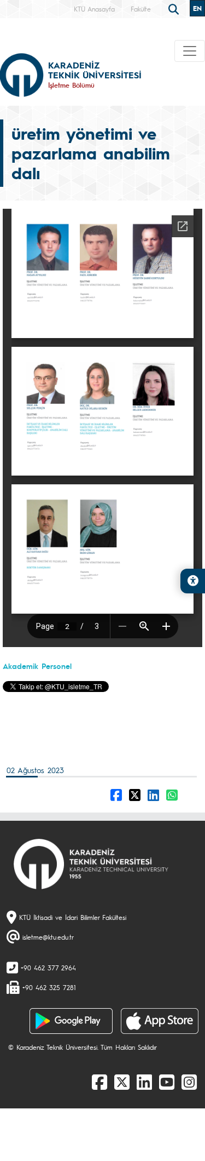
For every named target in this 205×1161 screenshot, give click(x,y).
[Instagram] (189, 1081)
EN (197, 8)
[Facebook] (99, 1081)
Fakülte (141, 8)
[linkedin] (144, 1081)
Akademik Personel (37, 666)
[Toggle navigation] (189, 51)
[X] (122, 1081)
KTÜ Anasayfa (94, 8)
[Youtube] (166, 1081)
